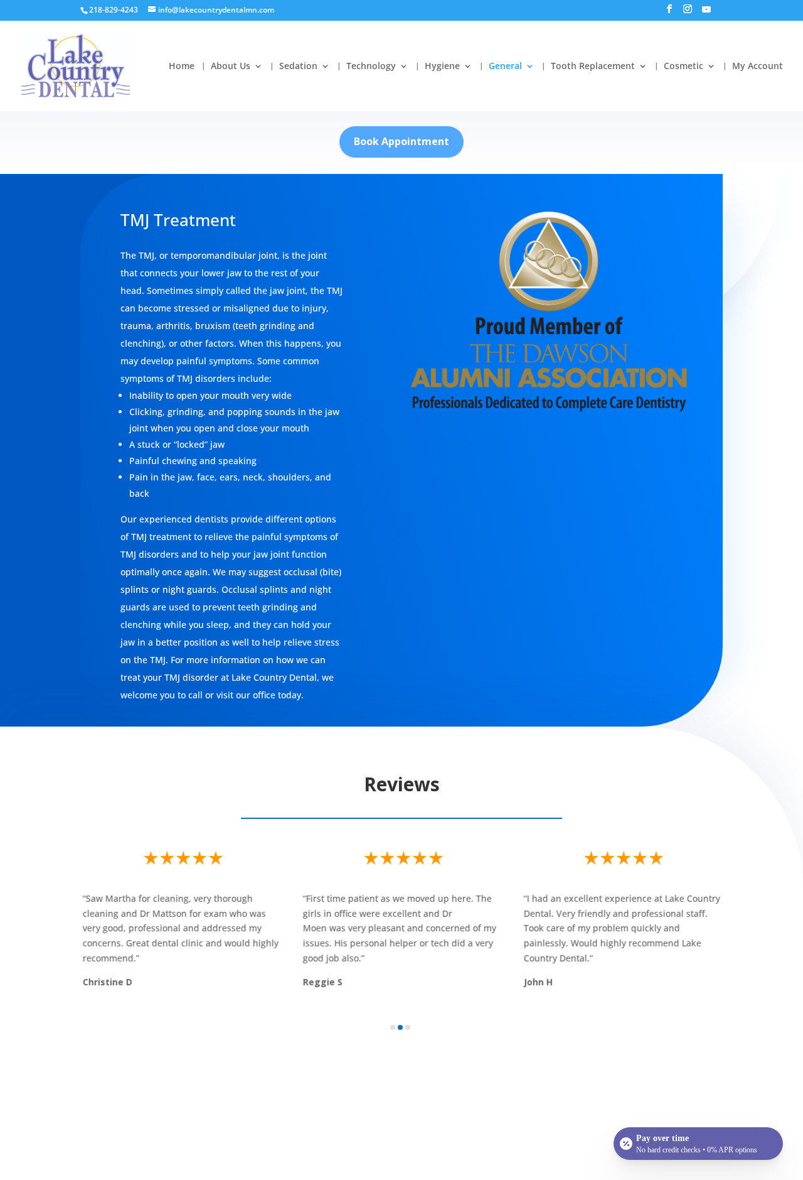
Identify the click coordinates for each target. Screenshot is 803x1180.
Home (181, 67)
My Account (757, 67)
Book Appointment (401, 141)
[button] (392, 1027)
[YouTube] (706, 13)
